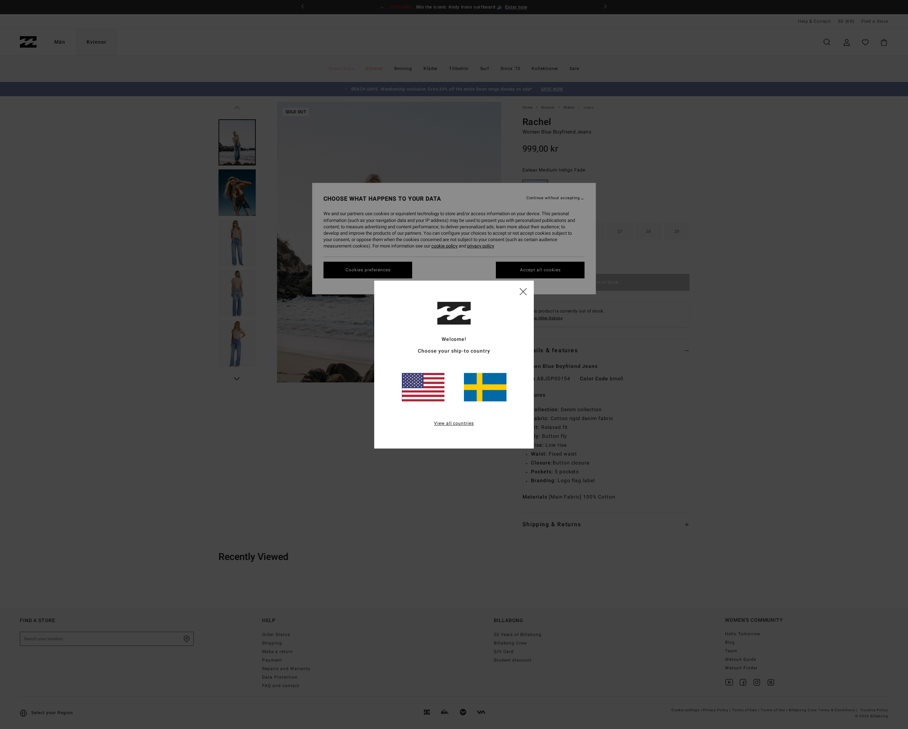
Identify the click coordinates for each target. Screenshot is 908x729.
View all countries (454, 423)
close (523, 291)
